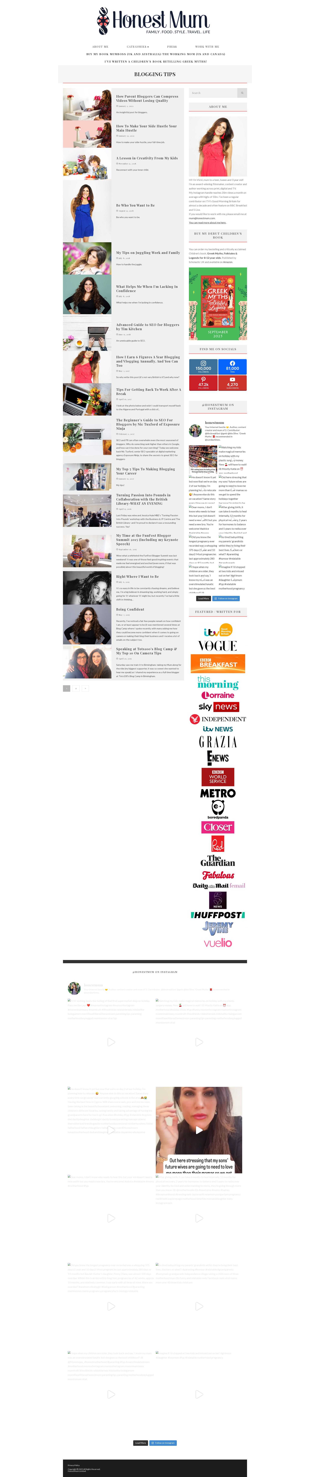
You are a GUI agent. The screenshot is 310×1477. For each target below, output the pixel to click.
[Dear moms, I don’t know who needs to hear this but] (203, 519)
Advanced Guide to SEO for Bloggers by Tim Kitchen (147, 326)
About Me (100, 46)
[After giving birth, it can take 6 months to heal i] (233, 519)
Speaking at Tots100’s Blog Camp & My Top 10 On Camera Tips (146, 651)
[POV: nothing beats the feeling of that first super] (203, 459)
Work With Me (207, 46)
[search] (242, 93)
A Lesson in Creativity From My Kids (147, 158)
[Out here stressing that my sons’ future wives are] (233, 489)
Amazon (227, 261)
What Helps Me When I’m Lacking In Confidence (147, 288)
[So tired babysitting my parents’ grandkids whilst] (233, 549)
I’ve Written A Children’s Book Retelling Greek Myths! (156, 61)
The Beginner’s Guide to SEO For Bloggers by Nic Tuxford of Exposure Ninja (148, 424)
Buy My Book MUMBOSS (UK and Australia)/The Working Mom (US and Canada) (155, 54)
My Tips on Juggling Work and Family (148, 252)
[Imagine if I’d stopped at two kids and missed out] (233, 579)
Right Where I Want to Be (137, 576)
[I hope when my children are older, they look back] (203, 579)
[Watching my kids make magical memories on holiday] (233, 459)
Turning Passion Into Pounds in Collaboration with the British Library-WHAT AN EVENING (143, 499)
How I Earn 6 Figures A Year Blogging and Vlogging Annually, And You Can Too (148, 361)
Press (172, 46)
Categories (137, 46)
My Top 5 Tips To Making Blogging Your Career (145, 471)
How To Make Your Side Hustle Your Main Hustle (146, 128)
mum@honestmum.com (202, 218)
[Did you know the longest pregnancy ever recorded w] (203, 549)
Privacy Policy (74, 1465)
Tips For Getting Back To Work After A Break (148, 391)
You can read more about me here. (207, 222)
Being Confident (130, 609)
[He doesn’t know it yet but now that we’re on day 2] (203, 489)
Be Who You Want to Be (135, 205)
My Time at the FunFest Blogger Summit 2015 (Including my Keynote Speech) (147, 539)
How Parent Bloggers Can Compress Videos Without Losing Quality (147, 98)
